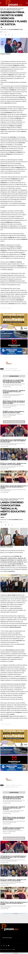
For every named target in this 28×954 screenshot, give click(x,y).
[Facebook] (1, 34)
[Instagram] (4, 945)
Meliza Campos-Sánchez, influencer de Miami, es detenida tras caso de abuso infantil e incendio (14, 402)
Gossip (2, 438)
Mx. (5, 8)
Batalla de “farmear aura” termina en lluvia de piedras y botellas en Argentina (14, 391)
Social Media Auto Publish (8, 953)
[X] (5, 34)
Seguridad (5, 399)
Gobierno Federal (16, 370)
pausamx (4, 31)
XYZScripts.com (22, 953)
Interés (5, 389)
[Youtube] (8, 945)
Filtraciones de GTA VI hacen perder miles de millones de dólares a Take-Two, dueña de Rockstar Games (13, 381)
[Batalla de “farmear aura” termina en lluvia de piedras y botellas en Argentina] (14, 454)
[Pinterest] (8, 34)
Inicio (1, 8)
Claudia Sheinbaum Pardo (10, 368)
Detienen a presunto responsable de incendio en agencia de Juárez (13, 412)
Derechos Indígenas (5, 370)
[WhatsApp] (12, 34)
